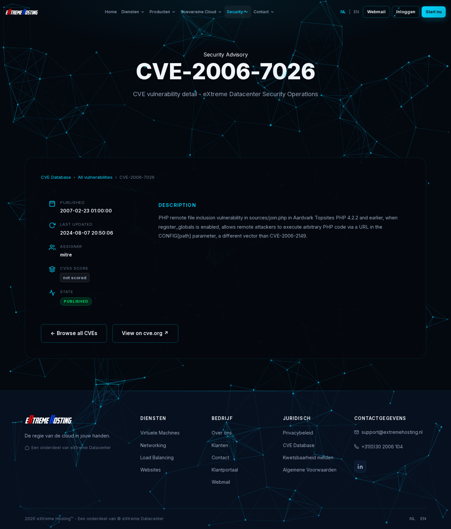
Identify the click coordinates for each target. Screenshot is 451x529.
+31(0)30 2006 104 (382, 446)
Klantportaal (225, 469)
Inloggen (405, 11)
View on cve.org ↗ (145, 333)
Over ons (222, 432)
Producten (160, 11)
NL (343, 11)
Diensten (130, 11)
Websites (150, 469)
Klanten (220, 445)
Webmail (376, 11)
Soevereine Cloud (198, 11)
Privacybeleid (298, 432)
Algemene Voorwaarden (309, 469)
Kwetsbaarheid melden (308, 457)
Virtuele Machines (160, 432)
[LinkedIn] (360, 466)
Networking (153, 445)
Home (111, 11)
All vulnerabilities (95, 177)
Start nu (434, 11)
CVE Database (56, 177)
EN (356, 11)
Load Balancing (157, 457)
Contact (261, 11)
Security (235, 11)
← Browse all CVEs (74, 333)
